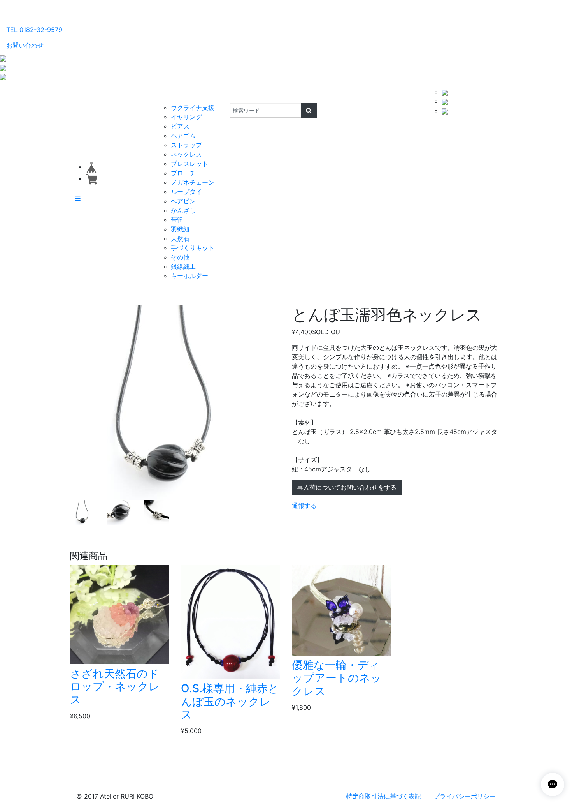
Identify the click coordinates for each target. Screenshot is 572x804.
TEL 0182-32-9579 (34, 30)
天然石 (180, 238)
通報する (304, 506)
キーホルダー (189, 276)
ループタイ (186, 192)
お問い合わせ (25, 45)
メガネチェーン (192, 182)
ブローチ (183, 173)
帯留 (177, 220)
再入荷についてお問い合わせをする (347, 487)
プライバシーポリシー (464, 796)
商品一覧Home (131, 95)
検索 (225, 95)
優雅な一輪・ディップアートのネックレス (337, 678)
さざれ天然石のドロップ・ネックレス (115, 686)
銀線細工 (183, 266)
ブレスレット (189, 164)
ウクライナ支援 (192, 107)
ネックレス (186, 154)
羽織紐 (180, 229)
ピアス (180, 126)
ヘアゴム (183, 135)
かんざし (183, 210)
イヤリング (186, 117)
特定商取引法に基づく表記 (383, 796)
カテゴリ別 (174, 95)
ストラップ (186, 145)
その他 (180, 257)
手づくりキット (192, 248)
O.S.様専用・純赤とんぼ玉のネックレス (230, 701)
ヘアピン (183, 201)
